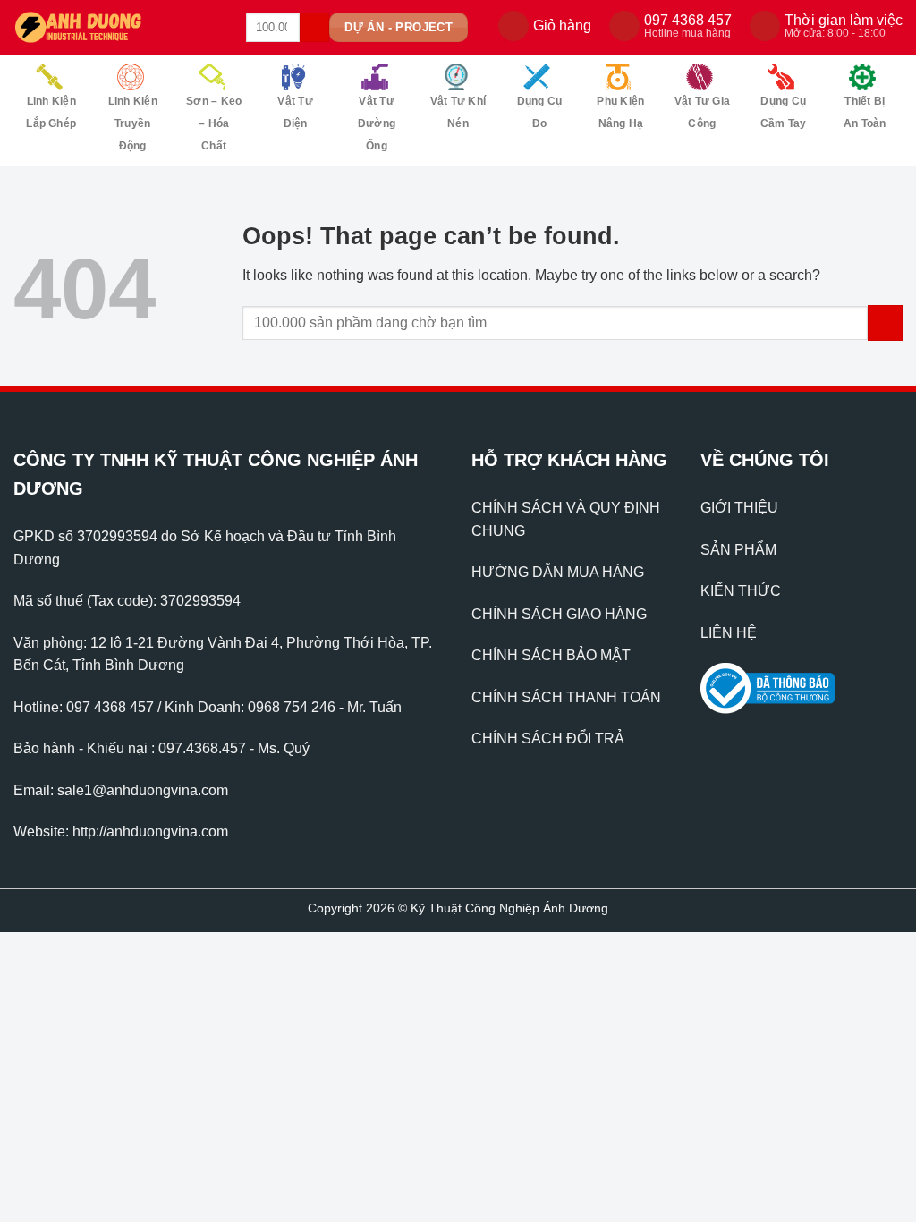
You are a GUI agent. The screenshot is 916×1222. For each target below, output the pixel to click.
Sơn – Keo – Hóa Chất (214, 123)
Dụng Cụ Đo (540, 112)
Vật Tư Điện (294, 112)
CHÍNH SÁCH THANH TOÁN (566, 697)
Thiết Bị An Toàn (865, 112)
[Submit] (314, 28)
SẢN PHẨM (738, 549)
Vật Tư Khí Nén (458, 112)
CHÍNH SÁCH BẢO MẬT (551, 655)
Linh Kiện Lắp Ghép (51, 112)
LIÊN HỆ (728, 633)
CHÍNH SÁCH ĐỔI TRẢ (547, 738)
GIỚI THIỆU (739, 507)
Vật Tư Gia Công (702, 112)
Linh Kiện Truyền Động (132, 123)
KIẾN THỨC (740, 590)
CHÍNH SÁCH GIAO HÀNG (559, 614)
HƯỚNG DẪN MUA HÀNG (557, 572)
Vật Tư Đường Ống (376, 123)
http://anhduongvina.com (150, 831)
